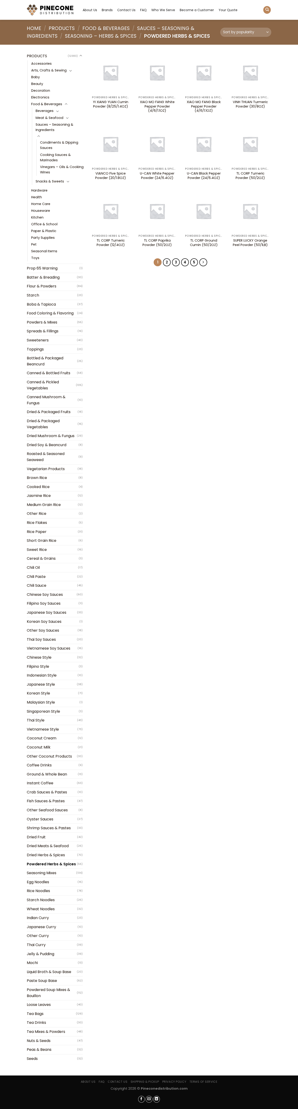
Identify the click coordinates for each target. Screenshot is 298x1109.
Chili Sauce (36, 585)
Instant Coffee (40, 783)
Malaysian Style (41, 702)
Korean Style (38, 693)
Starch (33, 295)
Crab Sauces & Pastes (47, 792)
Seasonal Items (44, 251)
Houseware (40, 210)
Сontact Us (126, 10)
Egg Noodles (38, 882)
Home (34, 28)
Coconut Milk (39, 747)
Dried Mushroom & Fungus (50, 435)
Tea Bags (35, 1013)
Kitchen (37, 217)
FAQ (143, 10)
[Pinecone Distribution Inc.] (50, 9)
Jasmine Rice (39, 495)
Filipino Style (38, 666)
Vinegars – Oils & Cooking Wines (62, 170)
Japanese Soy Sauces (46, 612)
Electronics (40, 97)
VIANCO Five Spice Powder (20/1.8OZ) (110, 175)
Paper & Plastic (43, 231)
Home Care (40, 204)
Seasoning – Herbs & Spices (100, 36)
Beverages (45, 110)
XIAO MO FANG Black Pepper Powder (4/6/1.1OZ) (204, 106)
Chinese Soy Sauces (45, 594)
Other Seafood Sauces (47, 810)
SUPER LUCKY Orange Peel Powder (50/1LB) (250, 242)
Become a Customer (197, 10)
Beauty (37, 83)
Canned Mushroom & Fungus (46, 400)
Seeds (32, 1058)
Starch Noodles (41, 900)
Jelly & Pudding (40, 954)
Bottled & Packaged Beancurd (45, 361)
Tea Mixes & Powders (46, 1031)
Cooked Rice (38, 486)
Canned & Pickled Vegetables (43, 385)
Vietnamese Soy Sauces (48, 648)
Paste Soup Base (42, 980)
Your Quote (228, 10)
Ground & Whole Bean (47, 774)
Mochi (32, 962)
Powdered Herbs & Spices (51, 864)
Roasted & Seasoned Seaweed (45, 456)
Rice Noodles (38, 890)
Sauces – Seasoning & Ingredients (54, 127)
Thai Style (35, 720)
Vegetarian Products (46, 469)
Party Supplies (43, 237)
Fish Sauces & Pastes (46, 801)
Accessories (41, 63)
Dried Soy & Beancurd (46, 445)
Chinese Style (39, 657)
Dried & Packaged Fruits (49, 412)
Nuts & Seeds (39, 1040)
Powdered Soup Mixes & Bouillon (48, 992)
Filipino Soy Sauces (44, 603)
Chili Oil (33, 567)
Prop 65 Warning (42, 268)
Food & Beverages (106, 28)
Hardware (39, 190)
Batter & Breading (43, 277)
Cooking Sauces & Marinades (55, 157)
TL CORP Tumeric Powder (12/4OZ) (111, 242)
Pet (34, 244)
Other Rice (36, 513)
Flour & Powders (41, 286)
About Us (90, 10)
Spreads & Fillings (42, 331)
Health (36, 197)
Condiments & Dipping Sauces (59, 145)
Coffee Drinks (39, 765)
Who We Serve (163, 10)
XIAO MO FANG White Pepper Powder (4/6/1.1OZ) (157, 106)
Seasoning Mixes (41, 873)
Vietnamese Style (43, 729)
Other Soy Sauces (43, 630)
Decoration (40, 90)
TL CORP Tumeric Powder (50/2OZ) (250, 175)
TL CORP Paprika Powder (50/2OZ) (157, 242)
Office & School (44, 224)
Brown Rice (37, 477)
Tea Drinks (36, 1022)
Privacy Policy (174, 1082)
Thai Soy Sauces (41, 639)
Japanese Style (41, 684)
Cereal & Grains (41, 558)
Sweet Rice (37, 549)
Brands (107, 10)
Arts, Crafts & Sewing (49, 70)
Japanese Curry (41, 927)
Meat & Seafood (49, 117)
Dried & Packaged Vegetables (43, 424)
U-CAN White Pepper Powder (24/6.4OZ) (157, 175)
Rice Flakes (37, 522)
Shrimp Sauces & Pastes (49, 828)
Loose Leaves (39, 1004)
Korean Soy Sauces (44, 621)
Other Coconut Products (49, 756)
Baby (35, 77)
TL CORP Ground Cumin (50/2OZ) (204, 242)
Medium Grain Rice (44, 504)
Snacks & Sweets (50, 181)
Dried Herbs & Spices (46, 855)
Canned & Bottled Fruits (48, 373)
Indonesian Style (42, 675)
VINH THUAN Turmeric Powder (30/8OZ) (250, 104)
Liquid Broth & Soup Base (49, 971)
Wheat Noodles (41, 909)
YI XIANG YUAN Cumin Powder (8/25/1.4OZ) (110, 104)
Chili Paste (36, 576)
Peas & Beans (39, 1049)
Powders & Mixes (42, 322)
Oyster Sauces (40, 819)
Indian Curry (38, 917)
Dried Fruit (36, 837)
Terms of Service (203, 1082)
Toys (35, 258)
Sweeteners (38, 340)
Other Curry (38, 935)
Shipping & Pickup (145, 1082)
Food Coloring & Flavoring (50, 313)
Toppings (35, 349)
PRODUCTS (62, 28)
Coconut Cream (41, 738)
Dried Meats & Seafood (48, 846)
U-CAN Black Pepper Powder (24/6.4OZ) (204, 175)
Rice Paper (37, 531)
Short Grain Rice (41, 540)
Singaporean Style (43, 711)
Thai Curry (36, 944)
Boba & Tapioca (41, 304)
